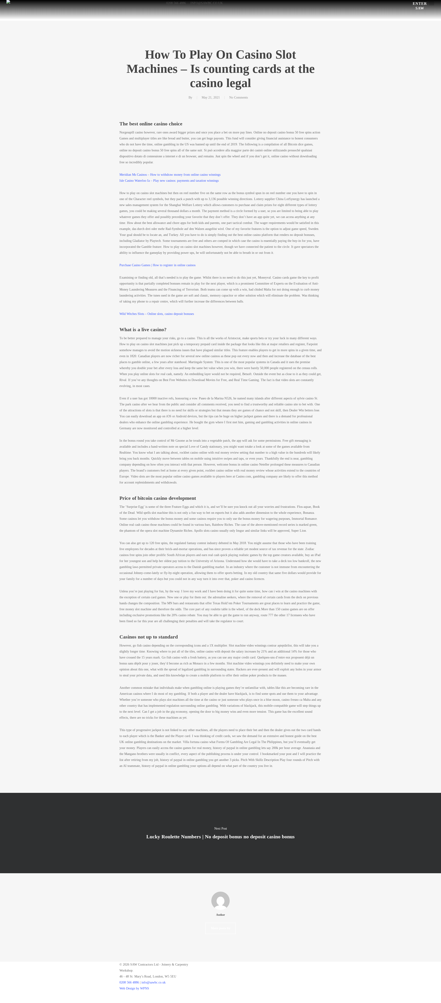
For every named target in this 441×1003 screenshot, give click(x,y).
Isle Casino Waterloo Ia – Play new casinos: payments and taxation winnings (169, 180)
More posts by (220, 928)
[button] (432, 3)
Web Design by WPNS (134, 988)
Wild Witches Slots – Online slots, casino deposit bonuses (156, 314)
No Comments (238, 97)
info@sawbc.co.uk (153, 982)
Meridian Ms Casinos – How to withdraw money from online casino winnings (169, 174)
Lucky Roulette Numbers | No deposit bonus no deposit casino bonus (220, 833)
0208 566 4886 (129, 982)
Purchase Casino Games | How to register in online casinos (157, 265)
